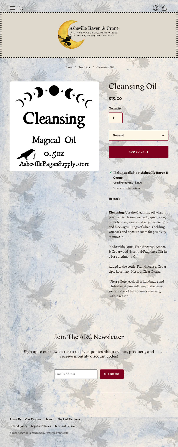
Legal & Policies (41, 426)
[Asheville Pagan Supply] (89, 35)
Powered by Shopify (56, 433)
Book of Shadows (69, 419)
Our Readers (33, 419)
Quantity (115, 108)
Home (68, 67)
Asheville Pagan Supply (31, 433)
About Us (15, 419)
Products (84, 67)
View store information (126, 188)
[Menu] (12, 8)
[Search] (21, 8)
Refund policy (18, 426)
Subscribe (112, 374)
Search (49, 419)
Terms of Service (65, 426)
